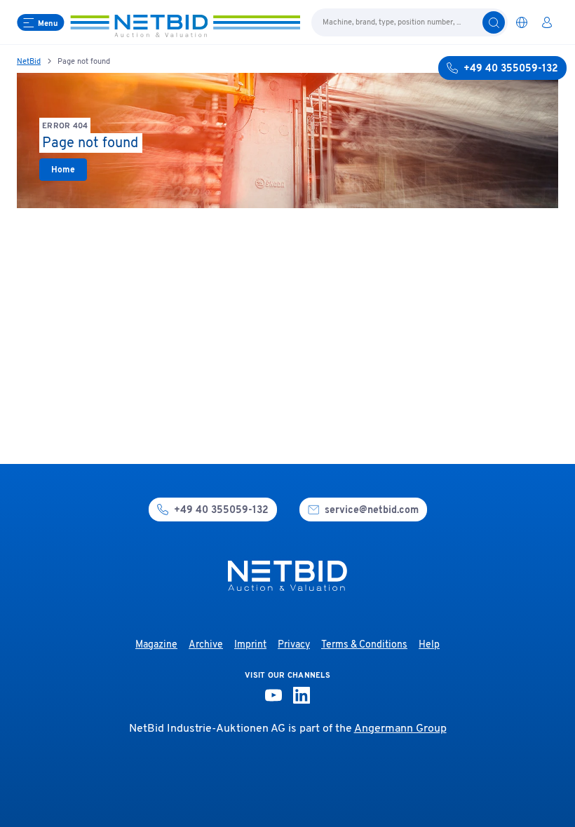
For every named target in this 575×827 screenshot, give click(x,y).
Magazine (156, 645)
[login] (547, 22)
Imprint (250, 645)
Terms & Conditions (364, 645)
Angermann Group (400, 729)
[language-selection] (521, 22)
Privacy (294, 645)
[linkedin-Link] (301, 695)
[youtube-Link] (273, 695)
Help (429, 645)
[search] (493, 22)
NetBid (29, 62)
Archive (206, 645)
